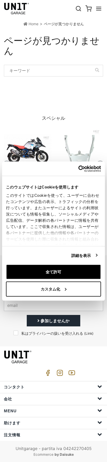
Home (33, 24)
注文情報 (12, 435)
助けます (12, 423)
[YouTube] (71, 374)
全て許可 (53, 272)
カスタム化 (50, 289)
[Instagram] (59, 374)
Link (88, 333)
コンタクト (14, 387)
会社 (8, 399)
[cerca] (78, 8)
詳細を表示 (81, 255)
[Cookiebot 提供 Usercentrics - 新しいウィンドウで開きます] (78, 168)
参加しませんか (54, 320)
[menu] (99, 8)
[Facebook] (47, 374)
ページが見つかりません (64, 24)
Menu (10, 411)
